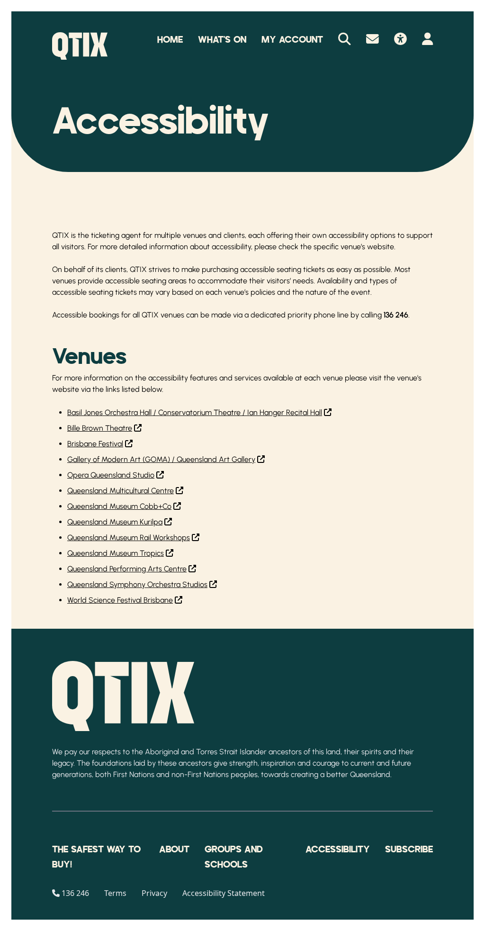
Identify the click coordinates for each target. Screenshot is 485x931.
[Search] (344, 39)
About (174, 849)
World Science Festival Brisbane (120, 600)
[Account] (427, 40)
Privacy (154, 893)
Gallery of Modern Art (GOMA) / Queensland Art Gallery (161, 459)
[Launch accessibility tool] (400, 40)
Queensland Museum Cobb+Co (119, 506)
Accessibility (337, 849)
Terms (115, 893)
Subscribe (409, 849)
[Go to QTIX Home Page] (80, 46)
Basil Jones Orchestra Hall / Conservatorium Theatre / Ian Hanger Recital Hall (194, 412)
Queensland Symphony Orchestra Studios (137, 584)
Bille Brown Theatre (99, 428)
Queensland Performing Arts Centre (127, 568)
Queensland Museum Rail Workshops (128, 537)
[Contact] (372, 40)
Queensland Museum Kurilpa (114, 521)
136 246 (75, 893)
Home (170, 39)
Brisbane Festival (95, 443)
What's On (222, 39)
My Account (292, 39)
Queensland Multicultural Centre (120, 490)
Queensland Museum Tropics (115, 553)
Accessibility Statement (223, 893)
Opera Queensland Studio (110, 474)
